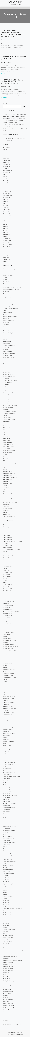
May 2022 (5, 253)
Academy (5, 277)
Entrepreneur (6, 496)
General (5, 580)
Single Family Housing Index (10, 912)
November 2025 (7, 166)
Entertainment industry (9, 491)
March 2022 (6, 257)
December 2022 (7, 238)
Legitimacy (6, 704)
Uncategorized (7, 989)
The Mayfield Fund (8, 968)
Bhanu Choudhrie (7, 337)
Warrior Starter (7, 1001)
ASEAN (5, 302)
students (5, 945)
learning (5, 685)
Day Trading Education (9, 432)
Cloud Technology (7, 382)
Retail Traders (6, 881)
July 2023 (5, 224)
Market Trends (7, 721)
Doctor (5, 456)
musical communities (8, 754)
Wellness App (6, 1009)
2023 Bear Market (7, 271)
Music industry (7, 749)
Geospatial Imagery (8, 586)
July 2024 (5, 199)
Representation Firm (8, 873)
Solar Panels (6, 921)
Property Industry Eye (8, 838)
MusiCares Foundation (9, 756)
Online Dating (6, 789)
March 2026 (6, 158)
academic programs (8, 275)
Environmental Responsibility (10, 500)
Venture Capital (7, 993)
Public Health (6, 840)
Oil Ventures (6, 785)
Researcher (6, 875)
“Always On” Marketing (9, 269)
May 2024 (5, 203)
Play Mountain (15, 2)
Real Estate (6, 851)
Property (5, 834)
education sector (7, 471)
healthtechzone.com (8, 609)
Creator (5, 415)
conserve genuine (16, 1024)
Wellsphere (6, 1012)
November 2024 (7, 191)
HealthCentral (6, 607)
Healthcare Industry (8, 605)
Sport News (6, 931)
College (5, 390)
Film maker (6, 524)
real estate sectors (8, 857)
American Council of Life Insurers (12, 287)
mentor (5, 737)
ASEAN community (8, 304)
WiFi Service (6, 1014)
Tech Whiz (6, 954)
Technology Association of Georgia (12, 960)
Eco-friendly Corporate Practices (11, 465)
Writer (4, 1018)
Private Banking (7, 828)
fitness (5, 551)
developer (5, 436)
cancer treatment (7, 361)
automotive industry (8, 320)
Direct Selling (6, 448)
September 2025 (7, 170)
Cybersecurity (6, 427)
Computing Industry (8, 407)
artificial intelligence (8, 297)
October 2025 (6, 168)
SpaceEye (5, 927)
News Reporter (7, 768)
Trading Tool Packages (9, 981)
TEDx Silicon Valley (8, 964)
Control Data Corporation (9, 411)
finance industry (7, 531)
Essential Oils (6, 504)
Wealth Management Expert (10, 1007)
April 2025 (5, 180)
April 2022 (5, 255)
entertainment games (8, 489)
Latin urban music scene (9, 677)
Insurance (5, 642)
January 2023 (6, 236)
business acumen (7, 351)
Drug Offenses (7, 458)
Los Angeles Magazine (9, 716)
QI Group (5, 848)
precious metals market (9, 826)
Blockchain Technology (9, 345)
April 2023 (5, 230)
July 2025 (5, 174)
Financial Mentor (7, 539)
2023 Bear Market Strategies (10, 273)
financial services (7, 545)
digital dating (6, 438)
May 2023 (5, 228)
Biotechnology (7, 343)
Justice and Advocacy (9, 669)
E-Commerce (6, 461)
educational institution (9, 475)
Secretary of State (8, 896)
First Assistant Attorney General (11, 549)
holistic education (7, 613)
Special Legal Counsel (9, 929)
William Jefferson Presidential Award (13, 1016)
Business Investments (9, 353)
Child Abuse (6, 378)
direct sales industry (8, 446)
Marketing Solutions (8, 729)
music (4, 743)
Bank (4, 326)
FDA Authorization (8, 520)
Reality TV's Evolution (8, 865)
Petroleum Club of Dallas (9, 803)
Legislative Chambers (8, 702)
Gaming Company (7, 572)
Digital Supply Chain (8, 444)
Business (5, 349)
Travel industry (7, 985)
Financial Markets (7, 537)
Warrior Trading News (8, 1003)
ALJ (4, 285)
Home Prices (6, 619)
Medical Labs (6, 735)
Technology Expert (8, 962)
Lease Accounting (8, 690)
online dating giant (8, 791)
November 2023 (7, 216)
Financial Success (8, 547)
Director (5, 454)
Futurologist (6, 570)
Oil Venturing (6, 787)
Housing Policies (7, 628)
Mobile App (6, 739)
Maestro (5, 718)
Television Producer (8, 966)
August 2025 (6, 172)
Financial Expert (7, 535)
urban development (8, 991)
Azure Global (6, 322)
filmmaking (6, 527)
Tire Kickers (6, 974)
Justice (5, 667)
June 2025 (6, 176)
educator (5, 481)
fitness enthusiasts (8, 555)
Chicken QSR (6, 372)
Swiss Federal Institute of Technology (13, 950)
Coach (4, 386)
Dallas (4, 430)
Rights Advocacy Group (9, 884)
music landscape (7, 751)
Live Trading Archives (8, 712)
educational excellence (9, 473)
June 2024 (6, 201)
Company (5, 403)
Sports (5, 933)
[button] (28, 4)
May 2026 (5, 154)
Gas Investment (7, 576)
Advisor (5, 279)
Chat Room (6, 370)
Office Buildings (7, 774)
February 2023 (7, 234)
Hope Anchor (6, 621)
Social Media (6, 919)
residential (6, 877)
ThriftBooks (6, 972)
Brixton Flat (6, 347)
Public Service (6, 844)
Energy (5, 485)
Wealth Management (8, 1005)
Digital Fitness (7, 440)
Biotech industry (7, 341)
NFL (4, 770)
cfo (4, 368)
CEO (4, 366)
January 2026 (6, 162)
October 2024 (6, 193)
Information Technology (9, 640)
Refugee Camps (7, 867)
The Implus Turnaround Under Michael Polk (14, 118)
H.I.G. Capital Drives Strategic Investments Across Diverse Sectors (11, 32)
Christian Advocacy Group (10, 380)
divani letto (19, 1028)
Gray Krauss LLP (7, 588)
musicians (5, 758)
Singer (4, 910)
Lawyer (5, 679)
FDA (4, 518)
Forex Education (7, 566)
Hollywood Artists (7, 615)
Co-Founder (6, 384)
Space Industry (7, 925)
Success (5, 948)
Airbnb (4, 283)
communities (6, 394)
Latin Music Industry (8, 673)
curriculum (6, 423)
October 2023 (6, 218)
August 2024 (6, 197)
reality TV (5, 863)
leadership (6, 683)
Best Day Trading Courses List (11, 333)
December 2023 (7, 213)
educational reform (8, 479)
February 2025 (7, 185)
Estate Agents (7, 506)
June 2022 (6, 251)
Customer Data (7, 425)
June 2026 (6, 152)
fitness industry (7, 558)
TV (4, 987)
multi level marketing (8, 741)
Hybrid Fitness (7, 634)
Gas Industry (6, 574)
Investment (6, 657)
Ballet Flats (6, 324)
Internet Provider (7, 652)
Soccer (5, 917)
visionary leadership (8, 999)
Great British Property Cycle (10, 591)
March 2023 (6, 232)
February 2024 (7, 209)
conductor (6, 409)
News (4, 766)
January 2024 (6, 211)
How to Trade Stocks (8, 632)
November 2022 (7, 240)
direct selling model (8, 452)
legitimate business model (10, 708)
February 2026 (7, 160)
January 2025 (6, 187)
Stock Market (6, 943)
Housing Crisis (7, 626)
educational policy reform (10, 477)
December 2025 (7, 164)
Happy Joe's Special (8, 595)
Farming (5, 512)
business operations (8, 357)
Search (5, 103)
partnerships (6, 801)
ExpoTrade (6, 510)
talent (4, 952)
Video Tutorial (6, 997)
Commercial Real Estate (9, 392)
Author (5, 314)
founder (5, 568)
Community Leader (8, 401)
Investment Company (8, 659)
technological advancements (10, 956)
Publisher (5, 846)
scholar (5, 890)
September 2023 (7, 220)
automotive (6, 318)
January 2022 (6, 261)
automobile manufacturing (10, 316)
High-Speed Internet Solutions (11, 611)
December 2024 (7, 189)
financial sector (7, 543)
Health (4, 599)
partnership (6, 799)
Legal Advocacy (7, 694)
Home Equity (6, 617)
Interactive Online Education (10, 646)
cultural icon (6, 421)
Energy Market (7, 487)
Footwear (5, 562)
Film (4, 522)
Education (5, 469)
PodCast (5, 818)
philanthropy (6, 811)
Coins (4, 388)
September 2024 (7, 195)
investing (5, 654)
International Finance (8, 648)
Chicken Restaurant (8, 374)
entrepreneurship (7, 498)
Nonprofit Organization (9, 772)
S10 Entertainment (8, 888)
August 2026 (6, 147)
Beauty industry (7, 330)
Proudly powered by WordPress (15, 1032)
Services (5, 898)
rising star (5, 886)
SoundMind (6, 923)
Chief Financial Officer (9, 376)
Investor (5, 665)
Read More (4, 50)
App (4, 293)
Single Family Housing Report (10, 915)
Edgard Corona (7, 467)
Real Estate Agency (8, 853)
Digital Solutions (7, 442)
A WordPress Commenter (12, 138)
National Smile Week (8, 764)
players (5, 815)
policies (5, 820)
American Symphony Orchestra (11, 289)
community (6, 397)
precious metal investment (10, 824)
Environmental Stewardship (10, 502)
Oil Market (5, 782)
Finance (5, 529)
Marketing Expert (7, 725)
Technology (6, 958)
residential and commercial (10, 879)
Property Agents (7, 836)
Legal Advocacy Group (9, 696)
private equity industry (9, 830)
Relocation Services (8, 869)
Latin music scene (8, 675)
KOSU (4, 671)
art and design (7, 295)
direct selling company (9, 450)
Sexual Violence (7, 902)
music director (7, 745)
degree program (7, 434)
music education (7, 747)
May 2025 (5, 178)
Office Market (6, 778)
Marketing (5, 723)
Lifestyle (5, 710)
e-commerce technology (9, 463)
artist (4, 300)
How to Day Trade (7, 630)
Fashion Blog (6, 514)
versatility (5, 995)
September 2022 (7, 244)
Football (5, 560)
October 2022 (6, 242)
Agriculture (6, 281)
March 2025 (6, 183)
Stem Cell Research (8, 937)
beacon (5, 328)
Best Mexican (6, 335)
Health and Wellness (8, 601)
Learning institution (8, 688)
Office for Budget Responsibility (11, 776)
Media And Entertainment (9, 733)
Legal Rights (6, 700)
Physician (5, 813)
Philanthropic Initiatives (9, 807)
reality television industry (9, 861)
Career (5, 364)
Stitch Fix (5, 939)
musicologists (7, 760)
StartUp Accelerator (8, 935)
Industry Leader (7, 638)
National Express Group (9, 762)
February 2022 (7, 259)
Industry (5, 636)
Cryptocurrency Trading (9, 419)
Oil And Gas (6, 780)
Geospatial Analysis (8, 584)
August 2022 (6, 247)
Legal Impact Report (8, 698)
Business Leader (7, 355)
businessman (6, 359)
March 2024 (6, 207)
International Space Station (10, 650)
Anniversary (6, 291)
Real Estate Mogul (8, 855)
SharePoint (6, 904)
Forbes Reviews (7, 564)
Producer (5, 832)
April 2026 (5, 156)
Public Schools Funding (9, 842)
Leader (5, 681)
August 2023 (6, 222)
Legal (4, 692)
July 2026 (5, 150)
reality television (7, 859)
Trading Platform (7, 978)
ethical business (7, 508)
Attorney (5, 310)
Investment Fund (7, 663)
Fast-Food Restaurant (9, 516)
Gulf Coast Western (8, 593)
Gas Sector (6, 578)
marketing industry (8, 727)
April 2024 (5, 205)
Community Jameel (8, 399)
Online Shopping (7, 797)
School (5, 892)
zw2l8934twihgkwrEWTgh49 (11, 36)
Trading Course (7, 976)
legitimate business (8, 706)
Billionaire (5, 339)
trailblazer (5, 983)
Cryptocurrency (7, 417)
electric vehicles (7, 483)
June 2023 (6, 226)
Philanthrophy (6, 805)
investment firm (7, 661)
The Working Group (8, 970)
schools (5, 894)
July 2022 (5, 249)
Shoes (4, 906)
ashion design (6, 306)
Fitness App (6, 553)
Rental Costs (6, 871)
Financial (5, 533)
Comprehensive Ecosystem (10, 405)
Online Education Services (10, 795)
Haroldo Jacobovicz (8, 597)
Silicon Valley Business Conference (12, 908)
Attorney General (7, 312)
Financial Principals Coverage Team (12, 541)
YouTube (5, 1020)
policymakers (6, 822)
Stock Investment (7, 941)
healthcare (6, 603)
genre (4, 582)
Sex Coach (6, 900)
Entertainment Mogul (8, 494)
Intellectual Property (8, 644)
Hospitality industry (8, 624)
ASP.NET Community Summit (10, 308)
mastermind (6, 731)
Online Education (7, 793)
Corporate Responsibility (9, 413)
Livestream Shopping (8, 714)
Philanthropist (6, 809)
